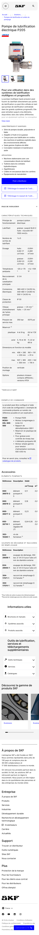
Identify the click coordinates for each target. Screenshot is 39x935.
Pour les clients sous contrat (15, 879)
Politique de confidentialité (11, 923)
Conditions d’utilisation (24, 920)
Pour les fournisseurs (11, 875)
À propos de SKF (9, 797)
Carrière (5, 829)
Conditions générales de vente (12, 926)
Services (5, 805)
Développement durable (13, 813)
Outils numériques (10, 850)
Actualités (6, 833)
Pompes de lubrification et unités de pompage (16, 18)
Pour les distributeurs (11, 883)
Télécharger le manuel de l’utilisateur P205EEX (22, 196)
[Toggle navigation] (6, 6)
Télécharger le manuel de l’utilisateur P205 (22, 188)
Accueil (4, 14)
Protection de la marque (13, 871)
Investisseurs (10, 825)
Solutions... (18, 14)
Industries (6, 809)
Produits (5, 801)
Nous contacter (9, 858)
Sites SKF (6, 854)
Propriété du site (29, 923)
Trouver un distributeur (12, 846)
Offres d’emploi (9, 887)
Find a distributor (19, 181)
